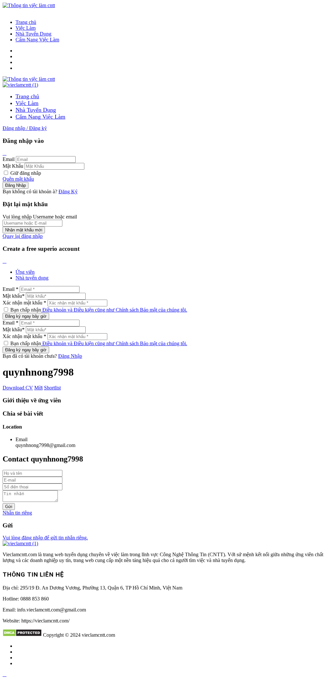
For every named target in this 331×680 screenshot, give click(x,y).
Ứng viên (25, 272)
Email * (10, 289)
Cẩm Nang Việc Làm (37, 39)
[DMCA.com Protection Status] (22, 635)
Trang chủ (26, 22)
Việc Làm (26, 28)
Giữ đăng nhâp (25, 173)
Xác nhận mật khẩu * (24, 302)
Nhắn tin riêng (17, 512)
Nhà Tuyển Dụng (33, 34)
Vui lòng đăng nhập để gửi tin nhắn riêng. (45, 537)
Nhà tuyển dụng (32, 278)
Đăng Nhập (70, 356)
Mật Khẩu (13, 166)
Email (9, 159)
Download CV (18, 387)
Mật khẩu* (14, 296)
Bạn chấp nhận (98, 310)
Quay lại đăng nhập (23, 236)
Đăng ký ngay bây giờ (26, 316)
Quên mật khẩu (18, 179)
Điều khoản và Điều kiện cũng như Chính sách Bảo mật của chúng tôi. (114, 310)
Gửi (8, 506)
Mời (38, 387)
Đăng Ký (68, 191)
